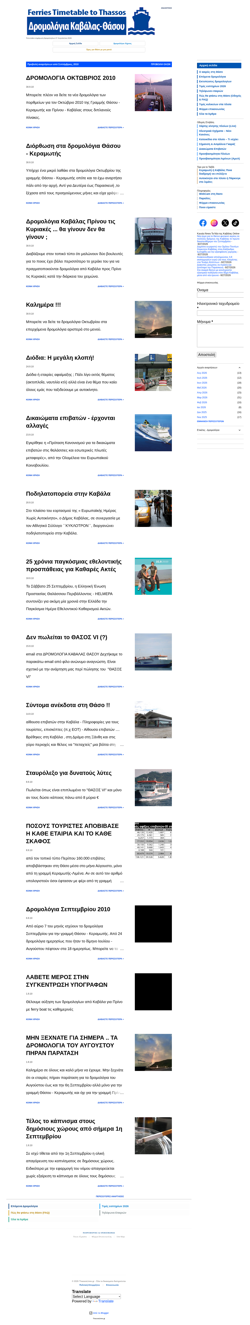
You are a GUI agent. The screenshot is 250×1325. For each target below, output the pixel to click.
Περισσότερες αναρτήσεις (110, 1196)
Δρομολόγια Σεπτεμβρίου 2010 (68, 909)
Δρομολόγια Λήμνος (122, 43)
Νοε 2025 (202, 417)
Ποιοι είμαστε (207, 207)
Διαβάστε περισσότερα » (111, 127)
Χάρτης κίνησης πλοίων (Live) (217, 126)
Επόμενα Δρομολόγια (24, 1206)
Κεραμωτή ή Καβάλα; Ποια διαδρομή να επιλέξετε (215, 172)
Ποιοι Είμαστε (80, 1236)
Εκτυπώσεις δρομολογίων (215, 81)
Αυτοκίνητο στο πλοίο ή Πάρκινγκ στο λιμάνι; (219, 180)
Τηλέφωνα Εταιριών (114, 1212)
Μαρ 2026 (202, 397)
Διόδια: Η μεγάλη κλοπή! (60, 357)
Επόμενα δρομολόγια (212, 76)
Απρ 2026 (202, 392)
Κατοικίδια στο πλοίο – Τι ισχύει (218, 139)
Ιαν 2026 (201, 407)
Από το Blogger (101, 1313)
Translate (106, 1301)
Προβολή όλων (160, 64)
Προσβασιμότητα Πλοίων (214, 153)
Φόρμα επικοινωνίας (212, 109)
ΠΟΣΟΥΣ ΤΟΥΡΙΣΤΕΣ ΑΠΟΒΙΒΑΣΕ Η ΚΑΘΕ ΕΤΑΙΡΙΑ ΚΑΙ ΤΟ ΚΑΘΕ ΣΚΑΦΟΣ (72, 834)
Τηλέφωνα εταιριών (211, 91)
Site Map (121, 1236)
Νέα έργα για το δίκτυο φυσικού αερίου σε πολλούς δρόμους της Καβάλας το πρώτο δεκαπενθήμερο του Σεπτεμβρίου (218, 239)
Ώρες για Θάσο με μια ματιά (99, 49)
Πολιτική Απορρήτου (89, 1285)
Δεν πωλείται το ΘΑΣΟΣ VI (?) (66, 637)
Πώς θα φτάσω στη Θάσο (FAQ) (30, 1212)
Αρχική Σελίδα (75, 43)
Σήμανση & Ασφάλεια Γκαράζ (217, 144)
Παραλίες (205, 198)
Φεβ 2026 (202, 402)
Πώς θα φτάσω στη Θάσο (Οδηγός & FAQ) (220, 97)
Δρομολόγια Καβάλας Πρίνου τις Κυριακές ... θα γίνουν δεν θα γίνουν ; (70, 229)
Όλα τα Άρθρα (19, 1219)
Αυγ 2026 (202, 373)
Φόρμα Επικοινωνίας (102, 1236)
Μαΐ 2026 (202, 387)
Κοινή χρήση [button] (33, 127)
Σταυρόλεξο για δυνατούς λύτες (69, 773)
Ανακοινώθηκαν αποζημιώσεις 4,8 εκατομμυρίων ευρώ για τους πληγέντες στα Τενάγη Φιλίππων (217, 259)
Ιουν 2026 (202, 383)
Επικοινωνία (112, 1285)
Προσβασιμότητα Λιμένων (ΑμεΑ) (219, 158)
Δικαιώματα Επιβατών (212, 148)
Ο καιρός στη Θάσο (211, 71)
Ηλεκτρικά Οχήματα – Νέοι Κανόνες (215, 132)
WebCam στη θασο (211, 193)
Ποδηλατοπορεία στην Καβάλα (68, 493)
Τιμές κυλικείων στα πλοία (215, 104)
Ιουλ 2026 (202, 378)
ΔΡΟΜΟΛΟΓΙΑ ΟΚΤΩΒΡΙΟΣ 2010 (70, 78)
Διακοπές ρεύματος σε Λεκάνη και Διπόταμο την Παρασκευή (214, 266)
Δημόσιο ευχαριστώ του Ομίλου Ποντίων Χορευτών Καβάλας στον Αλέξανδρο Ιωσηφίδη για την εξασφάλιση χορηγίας (218, 249)
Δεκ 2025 (202, 412)
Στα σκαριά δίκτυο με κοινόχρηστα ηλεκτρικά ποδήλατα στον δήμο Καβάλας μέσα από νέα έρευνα (217, 272)
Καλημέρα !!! (43, 305)
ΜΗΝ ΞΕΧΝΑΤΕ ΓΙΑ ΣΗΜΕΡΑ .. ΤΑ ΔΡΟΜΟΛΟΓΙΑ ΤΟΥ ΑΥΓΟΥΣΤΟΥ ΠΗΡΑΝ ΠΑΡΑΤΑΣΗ (72, 1045)
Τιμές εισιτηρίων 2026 (115, 1206)
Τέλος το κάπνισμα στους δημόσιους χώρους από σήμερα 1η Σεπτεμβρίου (74, 1129)
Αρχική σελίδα (208, 65)
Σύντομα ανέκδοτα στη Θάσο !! (68, 705)
